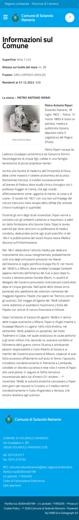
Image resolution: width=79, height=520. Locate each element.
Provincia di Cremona (45, 3)
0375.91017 (16, 455)
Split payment (12, 485)
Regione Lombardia (17, 3)
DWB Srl (53, 513)
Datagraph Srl (69, 513)
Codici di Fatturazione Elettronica (24, 480)
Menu (5, 18)
